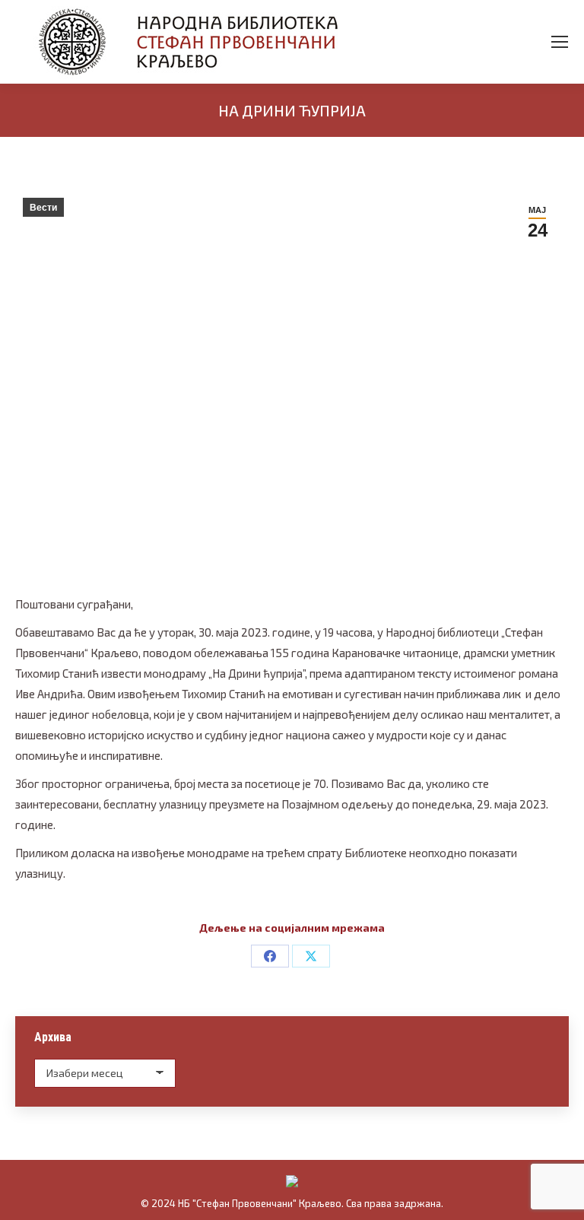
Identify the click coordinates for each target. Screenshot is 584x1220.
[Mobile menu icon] (560, 42)
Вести (43, 207)
